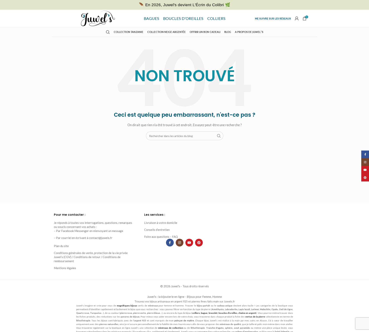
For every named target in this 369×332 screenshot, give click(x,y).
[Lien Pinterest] (199, 242)
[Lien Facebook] (170, 242)
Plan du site (61, 246)
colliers (196, 312)
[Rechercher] (108, 32)
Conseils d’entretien (157, 229)
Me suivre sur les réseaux (273, 18)
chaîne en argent (247, 312)
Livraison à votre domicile (160, 222)
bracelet (213, 312)
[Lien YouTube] (189, 242)
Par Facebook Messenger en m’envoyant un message (89, 231)
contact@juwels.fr (100, 238)
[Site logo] (98, 18)
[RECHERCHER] (218, 135)
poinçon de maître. (184, 320)
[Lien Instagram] (179, 242)
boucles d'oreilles (227, 312)
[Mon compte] (297, 18)
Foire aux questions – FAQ (161, 236)
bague (204, 312)
